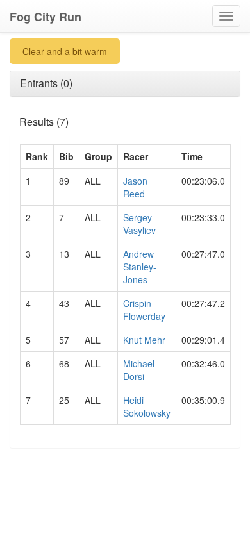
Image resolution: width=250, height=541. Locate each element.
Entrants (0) (46, 83)
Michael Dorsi (138, 370)
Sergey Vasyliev (139, 224)
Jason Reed (135, 187)
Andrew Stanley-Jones (139, 266)
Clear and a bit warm (64, 51)
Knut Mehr (144, 339)
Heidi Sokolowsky (147, 406)
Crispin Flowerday (144, 309)
